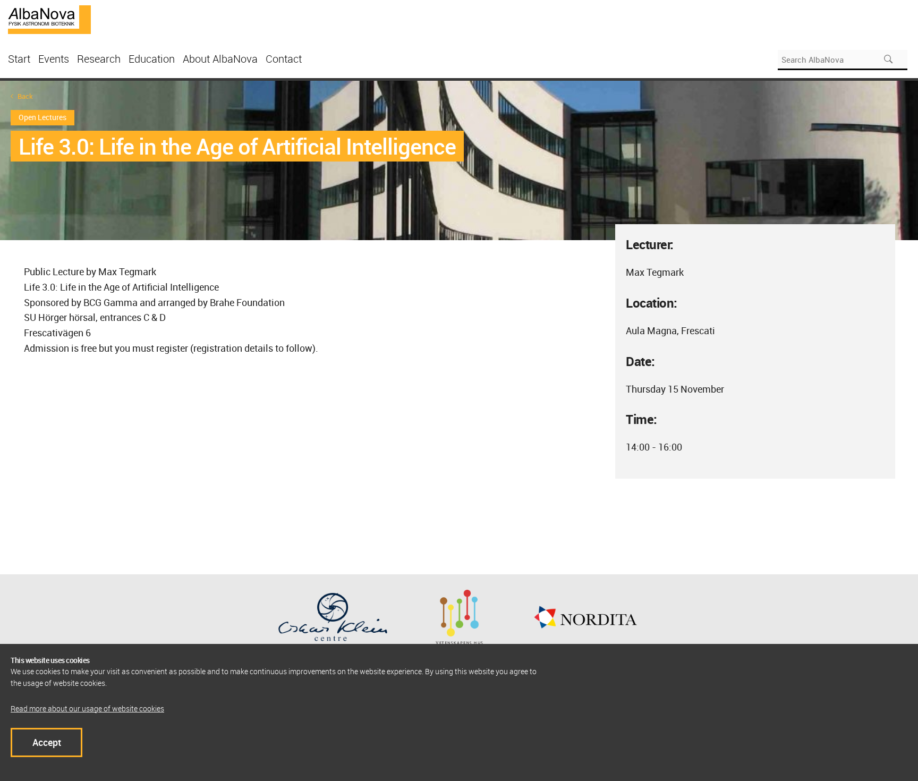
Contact (284, 59)
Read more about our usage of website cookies (87, 708)
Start (19, 59)
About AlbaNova (220, 59)
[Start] (49, 18)
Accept (46, 742)
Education (152, 59)
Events (53, 59)
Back (25, 96)
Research (99, 59)
